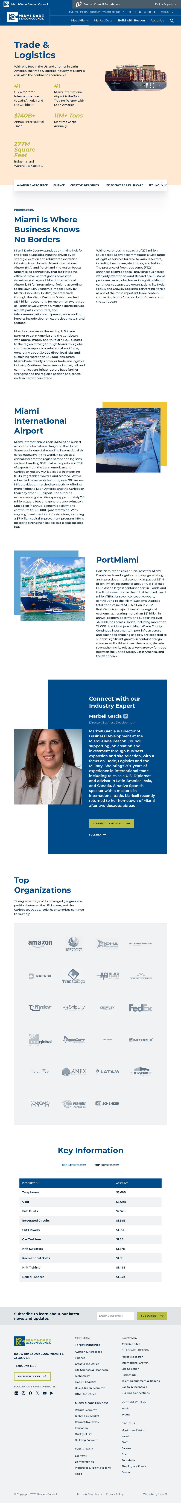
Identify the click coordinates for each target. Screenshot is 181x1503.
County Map (129, 1338)
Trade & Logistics (85, 1382)
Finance (59, 185)
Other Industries (85, 1394)
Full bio (95, 834)
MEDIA (83, 12)
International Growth (135, 1362)
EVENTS (73, 12)
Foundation (129, 1460)
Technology (158, 185)
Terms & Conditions (89, 1494)
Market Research (132, 1356)
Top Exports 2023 (107, 1165)
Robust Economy (86, 1410)
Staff (124, 1442)
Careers (126, 1448)
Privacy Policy (114, 1494)
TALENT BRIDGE (111, 12)
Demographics (84, 1461)
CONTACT (95, 12)
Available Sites (131, 1344)
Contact (127, 1472)
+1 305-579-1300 (25, 1366)
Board (125, 1454)
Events (126, 1414)
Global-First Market (87, 1416)
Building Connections (136, 1393)
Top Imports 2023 (74, 1165)
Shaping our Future (134, 1466)
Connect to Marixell (108, 823)
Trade (78, 1473)
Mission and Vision (133, 1430)
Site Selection (130, 1368)
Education (81, 1428)
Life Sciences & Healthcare (123, 185)
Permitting (129, 1374)
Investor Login (29, 1376)
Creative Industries (84, 185)
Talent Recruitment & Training (141, 1380)
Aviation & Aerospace (32, 185)
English (165, 12)
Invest (125, 1436)
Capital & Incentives (134, 1387)
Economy (81, 1455)
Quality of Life (83, 1434)
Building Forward (86, 1440)
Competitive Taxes (87, 1422)
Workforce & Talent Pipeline (93, 1467)
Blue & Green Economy (90, 1388)
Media (125, 1408)
